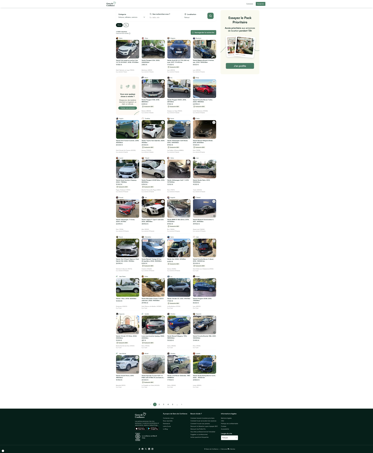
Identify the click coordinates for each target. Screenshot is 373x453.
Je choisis (22, 443)
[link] (181, 404)
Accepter (36, 443)
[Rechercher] (210, 16)
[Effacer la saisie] (178, 17)
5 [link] (172, 404)
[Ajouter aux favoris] (137, 42)
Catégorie (122, 14)
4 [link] (168, 404)
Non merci (9, 443)
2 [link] (159, 404)
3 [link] (163, 404)
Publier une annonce (128, 108)
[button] (3, 451)
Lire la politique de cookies (11, 437)
